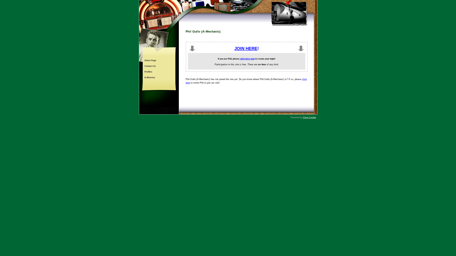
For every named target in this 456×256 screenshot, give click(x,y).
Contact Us (150, 66)
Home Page (150, 60)
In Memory (149, 77)
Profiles (148, 72)
